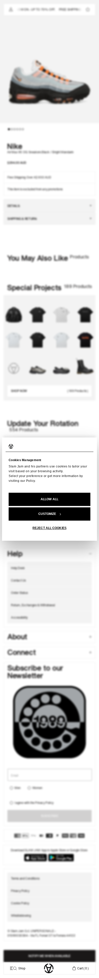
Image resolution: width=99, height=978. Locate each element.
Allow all (49, 499)
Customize (47, 514)
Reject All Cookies (49, 528)
